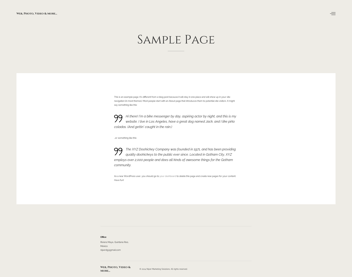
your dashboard (168, 176)
